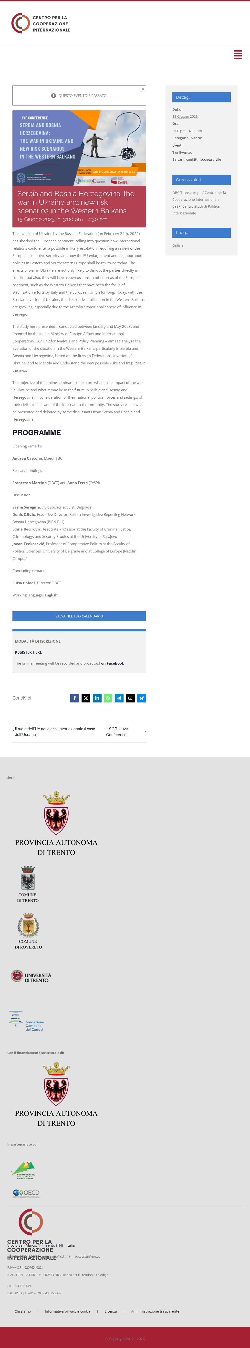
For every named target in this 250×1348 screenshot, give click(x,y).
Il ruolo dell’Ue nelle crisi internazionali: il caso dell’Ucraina (55, 731)
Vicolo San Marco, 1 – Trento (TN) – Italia (41, 1245)
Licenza (111, 1311)
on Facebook (113, 663)
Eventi (177, 145)
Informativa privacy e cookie (68, 1311)
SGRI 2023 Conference (117, 731)
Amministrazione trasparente (155, 1311)
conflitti (192, 159)
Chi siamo (23, 1311)
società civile (210, 159)
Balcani (178, 159)
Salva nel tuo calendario (79, 616)
